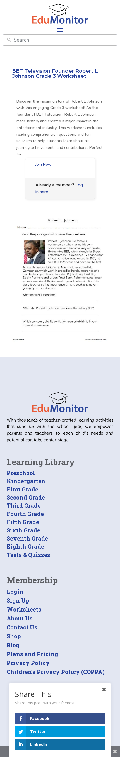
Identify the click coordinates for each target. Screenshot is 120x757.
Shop (14, 636)
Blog (13, 645)
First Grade (22, 489)
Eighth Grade (25, 546)
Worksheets (24, 609)
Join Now (43, 164)
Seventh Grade (27, 538)
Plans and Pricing (32, 654)
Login (15, 591)
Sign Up (18, 600)
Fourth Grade (25, 513)
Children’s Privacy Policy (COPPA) (56, 671)
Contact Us (22, 627)
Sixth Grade (23, 530)
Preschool (21, 472)
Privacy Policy (28, 662)
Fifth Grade (23, 521)
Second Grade (26, 497)
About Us (20, 618)
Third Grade (24, 505)
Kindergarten (26, 481)
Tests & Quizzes (28, 554)
